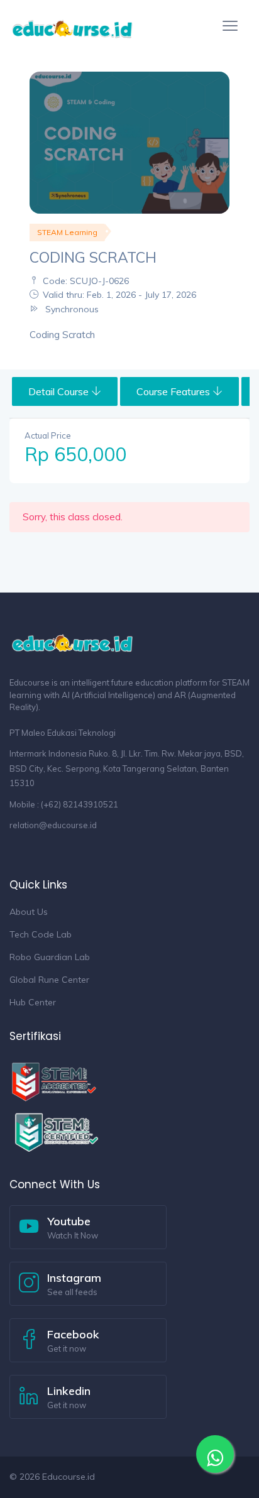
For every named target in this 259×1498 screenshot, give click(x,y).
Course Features (174, 391)
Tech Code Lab (40, 934)
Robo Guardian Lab (49, 957)
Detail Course (59, 391)
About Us (28, 911)
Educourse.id (68, 1476)
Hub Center (32, 1002)
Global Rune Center (49, 979)
